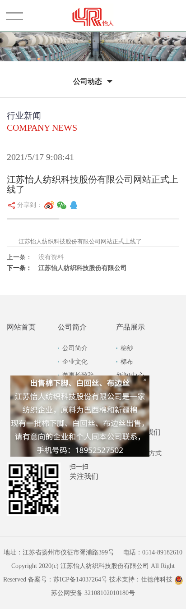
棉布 (127, 361)
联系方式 (149, 453)
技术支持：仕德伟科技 (140, 579)
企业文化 (75, 361)
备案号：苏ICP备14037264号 (67, 579)
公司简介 (75, 348)
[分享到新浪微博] (49, 205)
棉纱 (127, 348)
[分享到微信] (62, 205)
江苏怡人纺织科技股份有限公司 (82, 268)
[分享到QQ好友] (74, 205)
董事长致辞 (78, 375)
